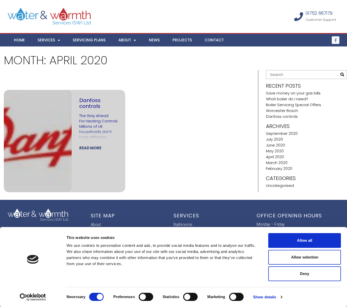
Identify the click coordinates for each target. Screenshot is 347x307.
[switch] (146, 297)
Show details (264, 297)
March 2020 (277, 162)
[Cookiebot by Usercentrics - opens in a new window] (33, 297)
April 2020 (275, 156)
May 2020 (275, 151)
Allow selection (304, 257)
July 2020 (274, 139)
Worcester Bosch (282, 110)
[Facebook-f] (335, 40)
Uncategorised (280, 185)
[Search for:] (302, 74)
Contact (214, 40)
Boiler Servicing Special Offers (293, 104)
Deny (304, 273)
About (124, 40)
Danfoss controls (282, 116)
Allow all (304, 240)
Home (19, 40)
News (154, 40)
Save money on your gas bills (293, 93)
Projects (182, 40)
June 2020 (275, 145)
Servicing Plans (89, 40)
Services (46, 40)
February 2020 (279, 168)
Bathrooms (183, 224)
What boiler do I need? (287, 99)
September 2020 (282, 133)
